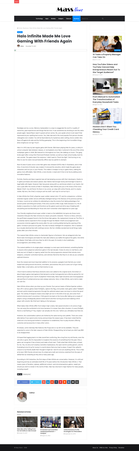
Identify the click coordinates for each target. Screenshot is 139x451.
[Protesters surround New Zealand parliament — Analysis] (50, 422)
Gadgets (60, 18)
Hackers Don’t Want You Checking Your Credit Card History (106, 129)
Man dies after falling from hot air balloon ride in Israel (26, 430)
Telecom (68, 18)
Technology (39, 18)
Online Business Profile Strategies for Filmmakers (73, 430)
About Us (95, 447)
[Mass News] (69, 9)
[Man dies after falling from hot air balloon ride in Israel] (27, 422)
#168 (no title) (103, 447)
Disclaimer (121, 447)
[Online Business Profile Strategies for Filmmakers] (74, 422)
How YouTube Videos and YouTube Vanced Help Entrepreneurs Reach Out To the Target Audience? (106, 68)
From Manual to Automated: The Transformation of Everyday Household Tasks (106, 99)
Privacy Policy (113, 447)
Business (76, 18)
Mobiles (53, 18)
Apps (46, 18)
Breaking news (26, 374)
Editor (22, 46)
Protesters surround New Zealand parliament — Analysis (49, 431)
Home (20, 28)
